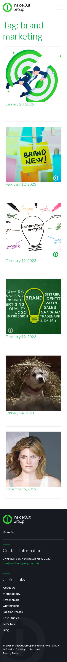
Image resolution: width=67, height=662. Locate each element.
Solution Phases (13, 611)
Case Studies (11, 618)
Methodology (11, 593)
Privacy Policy (11, 653)
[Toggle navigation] (61, 7)
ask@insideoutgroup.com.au (21, 563)
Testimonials (11, 599)
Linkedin (8, 532)
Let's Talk (9, 624)
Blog (6, 630)
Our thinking (11, 605)
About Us (9, 587)
